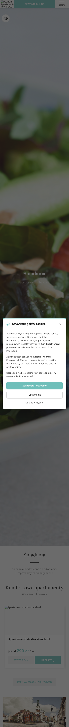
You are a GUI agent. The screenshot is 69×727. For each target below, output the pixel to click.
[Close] (60, 324)
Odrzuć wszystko (34, 402)
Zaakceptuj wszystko (34, 385)
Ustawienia (34, 394)
